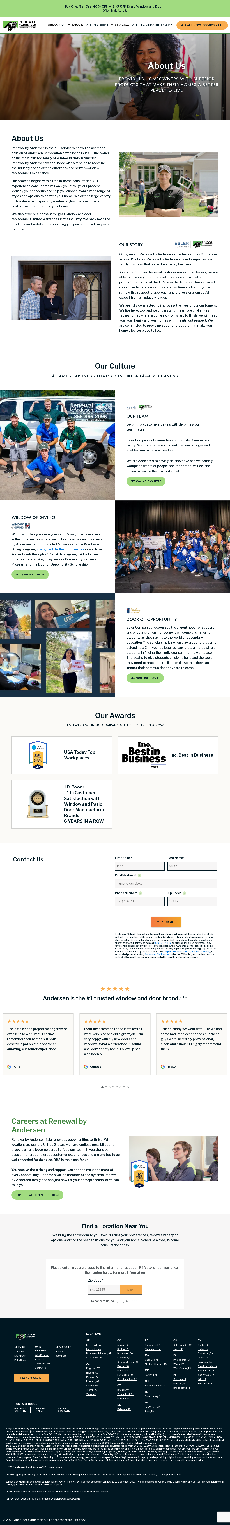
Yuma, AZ (91, 1394)
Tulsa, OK (178, 1349)
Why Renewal (42, 1355)
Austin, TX (203, 1345)
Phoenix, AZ (92, 1377)
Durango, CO (123, 1370)
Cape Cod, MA (152, 1359)
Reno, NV (149, 1411)
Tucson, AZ (92, 1390)
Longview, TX (205, 1362)
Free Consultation (31, 1377)
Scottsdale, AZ (94, 1385)
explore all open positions (37, 1195)
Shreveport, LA (153, 1349)
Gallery (166, 25)
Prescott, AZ (92, 1381)
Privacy (79, 1520)
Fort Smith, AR (93, 1349)
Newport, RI (179, 1383)
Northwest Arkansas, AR (99, 1353)
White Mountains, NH (156, 1385)
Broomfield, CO (125, 1353)
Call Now (204, 25)
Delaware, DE (124, 1409)
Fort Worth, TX (205, 1353)
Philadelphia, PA (181, 1359)
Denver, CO (123, 1366)
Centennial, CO (124, 1357)
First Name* (123, 858)
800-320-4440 (163, 943)
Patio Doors (20, 1360)
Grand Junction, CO (127, 1379)
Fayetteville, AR (94, 1345)
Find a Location (147, 25)
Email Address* (125, 875)
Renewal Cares (42, 1363)
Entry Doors (99, 25)
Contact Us (40, 1368)
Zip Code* (174, 893)
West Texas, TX (206, 1383)
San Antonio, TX (206, 1375)
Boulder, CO (123, 1349)
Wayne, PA (178, 1364)
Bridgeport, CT (124, 1390)
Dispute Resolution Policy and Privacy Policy (187, 951)
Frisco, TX (203, 1357)
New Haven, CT (125, 1398)
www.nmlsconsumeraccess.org (41, 1454)
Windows (19, 1351)
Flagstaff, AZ (93, 1368)
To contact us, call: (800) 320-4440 (115, 1301)
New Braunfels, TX (207, 1366)
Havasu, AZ (92, 1372)
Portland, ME (151, 1375)
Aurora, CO (123, 1345)
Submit (168, 922)
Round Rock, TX (206, 1370)
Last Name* (175, 858)
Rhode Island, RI (181, 1387)
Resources (61, 1355)
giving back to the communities (60, 549)
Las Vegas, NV (152, 1407)
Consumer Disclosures (157, 954)
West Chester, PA (182, 1368)
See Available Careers (146, 481)
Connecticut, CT (125, 1394)
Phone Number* (126, 893)
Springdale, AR (94, 1357)
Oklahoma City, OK (182, 1345)
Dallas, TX (203, 1349)
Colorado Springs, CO (128, 1362)
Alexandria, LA (152, 1345)
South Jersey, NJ (153, 1396)
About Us (40, 1359)
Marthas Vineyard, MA (156, 1364)
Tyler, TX (202, 1379)
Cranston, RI (179, 1379)
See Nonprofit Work (30, 574)
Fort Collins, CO (125, 1375)
